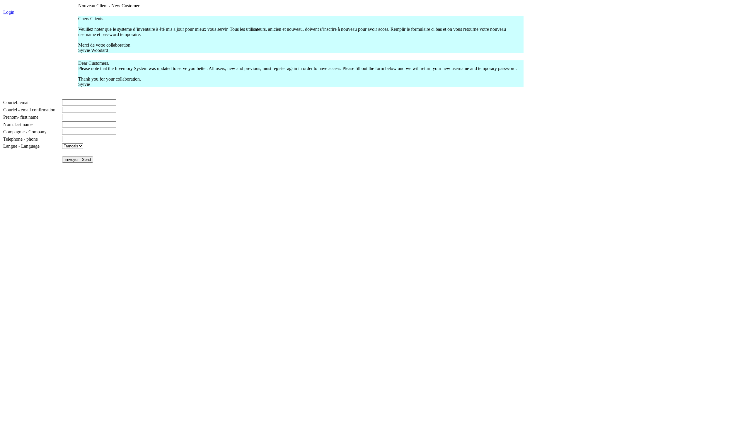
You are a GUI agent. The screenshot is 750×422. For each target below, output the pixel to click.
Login (8, 12)
